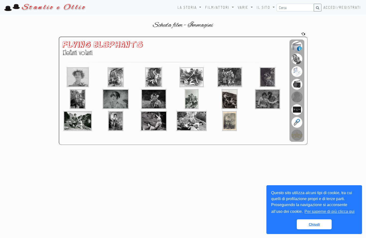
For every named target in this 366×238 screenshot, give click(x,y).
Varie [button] (244, 7)
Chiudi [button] (314, 224)
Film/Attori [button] (218, 7)
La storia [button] (188, 7)
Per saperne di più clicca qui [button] (330, 211)
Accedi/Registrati (342, 7)
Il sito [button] (264, 7)
